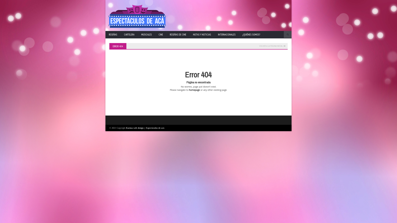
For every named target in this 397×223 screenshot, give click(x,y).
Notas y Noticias (202, 34)
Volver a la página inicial (271, 46)
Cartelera (129, 34)
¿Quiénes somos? (251, 34)
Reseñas (113, 34)
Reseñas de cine (178, 34)
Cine (161, 34)
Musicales (146, 34)
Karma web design (135, 128)
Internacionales (227, 34)
